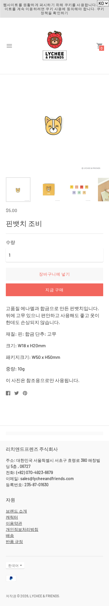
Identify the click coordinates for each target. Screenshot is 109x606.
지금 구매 (54, 289)
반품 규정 (14, 541)
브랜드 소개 (16, 511)
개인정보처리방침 (22, 529)
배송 (10, 535)
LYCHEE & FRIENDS (44, 596)
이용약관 (14, 523)
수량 (10, 242)
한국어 (13, 565)
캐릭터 (12, 517)
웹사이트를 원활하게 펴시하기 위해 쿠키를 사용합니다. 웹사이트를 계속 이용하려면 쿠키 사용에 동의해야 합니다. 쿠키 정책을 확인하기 (54, 9)
